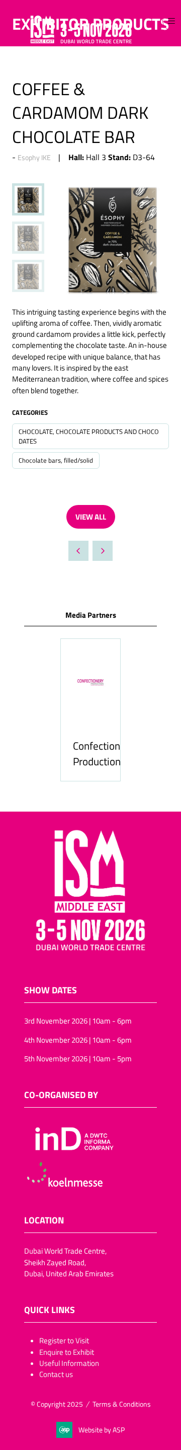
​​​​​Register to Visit (64, 1340)
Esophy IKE (34, 157)
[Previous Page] (78, 551)
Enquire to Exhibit (66, 1352)
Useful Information (69, 1363)
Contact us (56, 1374)
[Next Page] (103, 551)
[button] (171, 21)
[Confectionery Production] (90, 710)
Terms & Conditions (122, 1404)
